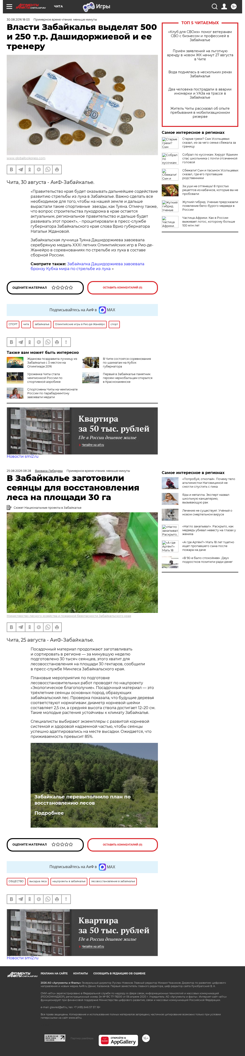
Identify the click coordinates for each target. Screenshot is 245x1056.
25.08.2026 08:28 (19, 471)
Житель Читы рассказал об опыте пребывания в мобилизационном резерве (200, 113)
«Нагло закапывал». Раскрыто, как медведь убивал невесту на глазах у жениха (209, 530)
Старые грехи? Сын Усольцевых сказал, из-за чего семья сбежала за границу (209, 142)
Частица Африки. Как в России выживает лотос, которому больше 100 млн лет (208, 221)
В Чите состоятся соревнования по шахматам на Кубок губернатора (127, 362)
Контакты (80, 973)
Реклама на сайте (54, 973)
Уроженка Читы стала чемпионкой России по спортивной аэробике (44, 378)
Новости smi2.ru (23, 456)
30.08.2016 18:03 (18, 19)
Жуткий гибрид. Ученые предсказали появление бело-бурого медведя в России (210, 205)
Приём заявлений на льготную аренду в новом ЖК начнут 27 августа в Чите (200, 55)
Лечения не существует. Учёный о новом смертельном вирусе (207, 512)
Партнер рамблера (82, 1038)
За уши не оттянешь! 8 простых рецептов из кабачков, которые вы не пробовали (210, 190)
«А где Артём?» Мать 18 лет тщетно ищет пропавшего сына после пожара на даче (208, 546)
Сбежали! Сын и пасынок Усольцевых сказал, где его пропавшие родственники (210, 174)
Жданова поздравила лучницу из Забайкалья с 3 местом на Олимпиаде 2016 (52, 362)
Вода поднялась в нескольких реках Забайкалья (200, 74)
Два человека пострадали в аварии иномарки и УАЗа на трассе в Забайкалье (200, 93)
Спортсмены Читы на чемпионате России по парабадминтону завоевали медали (52, 393)
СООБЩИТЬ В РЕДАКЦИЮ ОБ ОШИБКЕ (119, 973)
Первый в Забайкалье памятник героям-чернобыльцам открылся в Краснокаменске (127, 378)
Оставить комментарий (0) (122, 287)
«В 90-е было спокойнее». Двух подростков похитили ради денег (207, 560)
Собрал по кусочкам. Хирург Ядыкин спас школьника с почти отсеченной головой (210, 158)
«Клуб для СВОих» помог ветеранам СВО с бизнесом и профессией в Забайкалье (200, 36)
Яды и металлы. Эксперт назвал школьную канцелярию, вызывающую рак (205, 498)
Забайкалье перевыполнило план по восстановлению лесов (82, 800)
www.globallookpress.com (26, 158)
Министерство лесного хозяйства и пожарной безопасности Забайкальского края (69, 616)
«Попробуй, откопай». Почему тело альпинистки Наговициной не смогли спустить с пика (208, 482)
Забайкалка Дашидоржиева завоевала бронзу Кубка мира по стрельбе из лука (87, 266)
